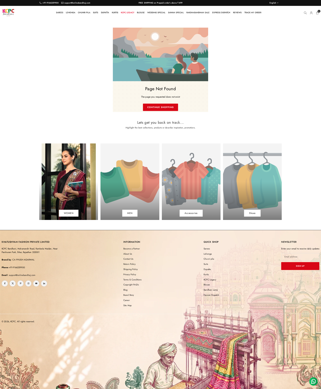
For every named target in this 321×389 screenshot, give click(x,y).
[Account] (311, 12)
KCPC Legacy (127, 12)
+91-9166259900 (50, 3)
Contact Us (128, 258)
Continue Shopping (160, 107)
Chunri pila (84, 12)
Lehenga (70, 12)
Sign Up (300, 266)
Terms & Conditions (132, 279)
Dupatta (105, 12)
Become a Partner (131, 248)
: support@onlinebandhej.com (21, 275)
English (273, 3)
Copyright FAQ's (131, 284)
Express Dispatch (221, 12)
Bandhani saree (211, 289)
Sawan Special (176, 12)
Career (126, 300)
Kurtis (115, 12)
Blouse (141, 12)
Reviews (237, 12)
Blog (125, 289)
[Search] (305, 12)
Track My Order (252, 12)
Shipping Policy (130, 269)
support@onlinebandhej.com (77, 3)
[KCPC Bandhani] (8, 12)
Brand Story (128, 295)
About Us (127, 253)
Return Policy (129, 264)
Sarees (59, 12)
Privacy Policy (129, 274)
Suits (95, 12)
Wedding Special (156, 12)
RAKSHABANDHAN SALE (198, 12)
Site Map (127, 305)
